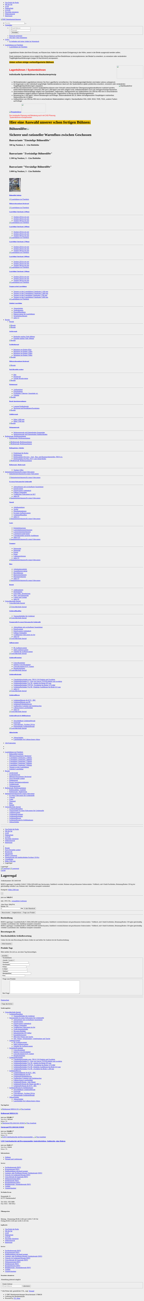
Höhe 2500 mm (10, 861)
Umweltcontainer (19, 663)
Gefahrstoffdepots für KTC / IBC (24, 700)
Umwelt (12, 797)
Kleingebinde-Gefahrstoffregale (24, 726)
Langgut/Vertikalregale (21, 406)
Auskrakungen (18, 310)
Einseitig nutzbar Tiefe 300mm (23, 338)
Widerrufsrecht (10, 14)
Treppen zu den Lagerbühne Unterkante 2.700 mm (30, 295)
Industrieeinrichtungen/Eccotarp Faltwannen (19, 472)
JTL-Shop (16, 1298)
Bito (14, 375)
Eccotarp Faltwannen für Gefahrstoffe (21, 795)
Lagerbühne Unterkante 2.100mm (20, 758)
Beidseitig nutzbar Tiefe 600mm (24, 336)
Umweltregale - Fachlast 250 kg (24, 724)
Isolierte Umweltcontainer (22, 665)
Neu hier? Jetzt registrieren (18, 38)
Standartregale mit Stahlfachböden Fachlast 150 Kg (22, 857)
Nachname (6, 964)
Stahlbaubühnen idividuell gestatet (16, 1171)
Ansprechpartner (10, 1188)
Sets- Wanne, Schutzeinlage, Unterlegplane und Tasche (31, 1038)
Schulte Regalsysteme (20, 378)
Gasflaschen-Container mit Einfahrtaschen (27, 706)
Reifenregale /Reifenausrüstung (15, 436)
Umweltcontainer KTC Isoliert (23, 666)
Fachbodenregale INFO (13, 1167)
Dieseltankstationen (19, 511)
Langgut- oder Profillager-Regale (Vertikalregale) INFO (23, 1173)
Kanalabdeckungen (19, 1035)
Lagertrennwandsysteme (21, 534)
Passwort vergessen (15, 36)
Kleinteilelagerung (19, 528)
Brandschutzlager (19, 668)
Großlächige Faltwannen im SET (24, 494)
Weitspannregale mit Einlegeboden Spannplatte (29, 432)
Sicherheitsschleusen (20, 316)
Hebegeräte (17, 548)
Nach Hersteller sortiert (17, 778)
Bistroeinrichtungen (20, 575)
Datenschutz (9, 8)
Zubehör (16, 395)
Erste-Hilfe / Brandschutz (21, 593)
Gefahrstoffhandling (20, 515)
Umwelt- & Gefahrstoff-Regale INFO (17, 1175)
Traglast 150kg (18, 470)
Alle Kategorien (10, 743)
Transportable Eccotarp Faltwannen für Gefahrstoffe (26, 810)
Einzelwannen (18, 489)
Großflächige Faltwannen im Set (24, 635)
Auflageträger (18, 389)
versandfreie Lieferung (19, 901)
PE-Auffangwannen (20, 648)
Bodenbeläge (17, 592)
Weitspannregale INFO (12, 1179)
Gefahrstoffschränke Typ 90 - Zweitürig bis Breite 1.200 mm (33, 1069)
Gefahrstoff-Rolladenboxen (22, 704)
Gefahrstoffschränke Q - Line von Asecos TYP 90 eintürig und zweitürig (37, 681)
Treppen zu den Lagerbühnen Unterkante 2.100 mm (30, 291)
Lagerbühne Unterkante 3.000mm (20, 763)
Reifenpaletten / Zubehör (17, 790)
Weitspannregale (14, 786)
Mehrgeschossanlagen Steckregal (20, 756)
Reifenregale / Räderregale (18, 792)
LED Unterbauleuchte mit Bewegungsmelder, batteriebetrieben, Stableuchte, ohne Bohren (33, 1141)
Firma (4, 967)
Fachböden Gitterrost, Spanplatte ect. (25, 393)
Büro (11, 803)
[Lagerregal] (5, 868)
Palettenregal (13, 780)
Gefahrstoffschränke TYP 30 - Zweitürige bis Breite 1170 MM (34, 685)
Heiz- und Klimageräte (21, 595)
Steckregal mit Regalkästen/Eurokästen (26, 408)
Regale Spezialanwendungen (19, 782)
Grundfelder (9, 859)
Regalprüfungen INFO (12, 1182)
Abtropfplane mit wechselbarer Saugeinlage (28, 627)
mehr (16, 318)
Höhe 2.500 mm (18, 421)
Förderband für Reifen (20, 453)
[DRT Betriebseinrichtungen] (11, 19)
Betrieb (11, 805)
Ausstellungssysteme (20, 571)
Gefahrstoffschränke (16, 816)
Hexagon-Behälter (19, 1031)
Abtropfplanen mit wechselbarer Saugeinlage (28, 487)
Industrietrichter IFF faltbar (22, 1033)
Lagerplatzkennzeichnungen (22, 530)
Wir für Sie (8, 4)
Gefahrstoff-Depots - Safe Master (24, 1082)
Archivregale (13, 773)
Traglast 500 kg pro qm (21, 221)
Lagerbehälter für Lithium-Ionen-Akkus (26, 739)
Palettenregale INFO (12, 1180)
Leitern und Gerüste (20, 597)
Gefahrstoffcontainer (16, 814)
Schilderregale (14, 784)
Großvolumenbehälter (20, 1029)
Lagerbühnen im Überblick (14, 45)
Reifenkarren (17, 455)
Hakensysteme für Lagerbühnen (24, 314)
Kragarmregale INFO (12, 1169)
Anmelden (15, 32)
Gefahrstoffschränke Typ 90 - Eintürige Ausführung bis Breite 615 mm (37, 687)
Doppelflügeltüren (19, 312)
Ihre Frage (6, 993)
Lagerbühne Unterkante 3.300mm (20, 765)
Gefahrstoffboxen (15, 818)
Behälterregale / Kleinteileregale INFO (18, 1184)
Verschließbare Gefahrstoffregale (24, 721)
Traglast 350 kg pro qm (21, 219)
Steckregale (9, 853)
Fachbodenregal (14, 775)
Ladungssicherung (19, 556)
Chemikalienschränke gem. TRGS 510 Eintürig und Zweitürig (34, 679)
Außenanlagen (18, 590)
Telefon (5, 971)
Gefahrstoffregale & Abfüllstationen (21, 820)
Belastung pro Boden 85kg (22, 349)
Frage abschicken (7, 1004)
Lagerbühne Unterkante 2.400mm (20, 759)
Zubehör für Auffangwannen (23, 651)
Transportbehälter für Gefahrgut (24, 616)
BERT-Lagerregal (11, 855)
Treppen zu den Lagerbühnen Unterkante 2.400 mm (30, 293)
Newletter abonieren (12, 12)
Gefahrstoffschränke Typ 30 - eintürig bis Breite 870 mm (32, 683)
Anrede (5, 960)
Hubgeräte (16, 550)
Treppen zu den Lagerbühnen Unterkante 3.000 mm (30, 297)
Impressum (8, 16)
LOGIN (7, 10)
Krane (15, 554)
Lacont (3, 870)
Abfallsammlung (19, 507)
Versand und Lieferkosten (13, 1159)
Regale (7, 320)
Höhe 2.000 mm (18, 419)
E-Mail (5, 969)
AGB (7, 6)
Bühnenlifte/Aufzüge (16, 754)
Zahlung (8, 1157)
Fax (4, 975)
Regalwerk (17, 376)
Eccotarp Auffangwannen (22, 513)
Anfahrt (7, 1186)
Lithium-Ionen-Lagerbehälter (23, 708)
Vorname (6, 962)
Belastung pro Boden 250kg (22, 353)
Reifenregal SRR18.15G (9, 1113)
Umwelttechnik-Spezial (13, 601)
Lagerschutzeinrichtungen (22, 532)
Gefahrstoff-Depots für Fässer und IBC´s (27, 1084)
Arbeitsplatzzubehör (20, 569)
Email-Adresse (7, 1284)
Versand (31, 1291)
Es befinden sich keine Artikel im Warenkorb (24, 41)
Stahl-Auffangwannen (20, 650)
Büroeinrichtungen (19, 577)
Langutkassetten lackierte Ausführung (26, 535)
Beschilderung (18, 573)
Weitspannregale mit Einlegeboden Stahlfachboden (30, 434)
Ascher (15, 509)
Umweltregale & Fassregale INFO (16, 1177)
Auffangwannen (14, 812)
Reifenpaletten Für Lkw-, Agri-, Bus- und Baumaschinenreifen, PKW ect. (38, 457)
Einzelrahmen (18, 391)
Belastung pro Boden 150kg (22, 351)
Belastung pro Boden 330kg (22, 355)
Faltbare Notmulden (20, 492)
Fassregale (16, 723)
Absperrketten (18, 308)
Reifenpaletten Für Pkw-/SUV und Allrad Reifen (29, 459)
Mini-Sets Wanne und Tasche (23, 1037)
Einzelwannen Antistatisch (22, 490)
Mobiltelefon (7, 973)
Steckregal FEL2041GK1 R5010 (12, 1127)
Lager (11, 799)
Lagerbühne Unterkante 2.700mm (20, 761)
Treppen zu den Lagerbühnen (19, 767)
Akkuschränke (18, 737)
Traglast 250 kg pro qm (21, 217)
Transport (12, 801)
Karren (15, 552)
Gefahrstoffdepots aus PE (21, 702)
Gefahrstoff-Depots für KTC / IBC (25, 1086)
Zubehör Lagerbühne (16, 769)
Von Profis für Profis (12, 2)
